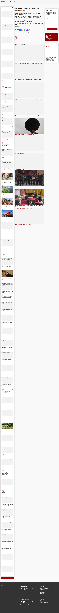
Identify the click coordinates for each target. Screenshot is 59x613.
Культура (32, 589)
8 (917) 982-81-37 (49, 38)
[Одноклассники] (20, 10)
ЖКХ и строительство (27, 589)
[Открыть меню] (57, 1)
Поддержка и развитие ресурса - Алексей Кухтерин (44, 603)
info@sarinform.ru (49, 39)
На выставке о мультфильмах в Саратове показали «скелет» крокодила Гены (50, 17)
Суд (29, 588)
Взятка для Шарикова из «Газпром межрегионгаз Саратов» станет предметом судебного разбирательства (51, 21)
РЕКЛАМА (42, 593)
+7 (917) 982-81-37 (43, 589)
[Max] (46, 37)
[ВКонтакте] (19, 10)
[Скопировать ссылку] (24, 10)
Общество (21, 588)
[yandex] (24, 604)
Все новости (4, 7)
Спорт (35, 589)
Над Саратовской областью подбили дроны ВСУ (51, 25)
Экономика (22, 589)
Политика (32, 588)
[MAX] (23, 10)
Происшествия (26, 588)
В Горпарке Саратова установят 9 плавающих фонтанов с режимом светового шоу (51, 13)
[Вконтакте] (24, 602)
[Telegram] (21, 10)
